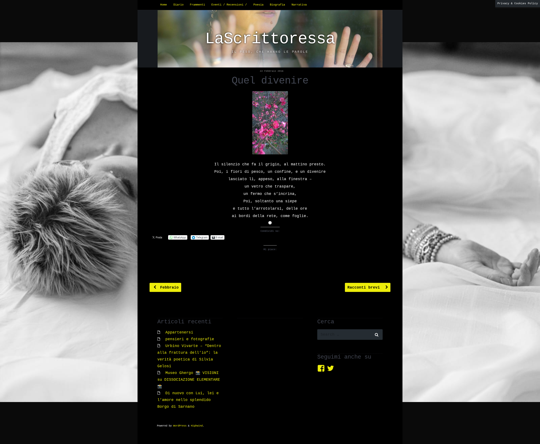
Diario (178, 4)
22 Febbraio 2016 (272, 71)
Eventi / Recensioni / (229, 4)
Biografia (277, 4)
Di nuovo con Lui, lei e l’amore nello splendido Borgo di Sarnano (188, 400)
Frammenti (197, 4)
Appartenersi (179, 332)
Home (163, 4)
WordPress (179, 425)
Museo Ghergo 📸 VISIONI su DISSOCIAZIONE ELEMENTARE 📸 (188, 380)
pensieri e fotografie (189, 339)
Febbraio (168, 287)
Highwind (197, 425)
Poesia (258, 4)
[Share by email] (270, 222)
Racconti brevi (364, 287)
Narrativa (299, 4)
